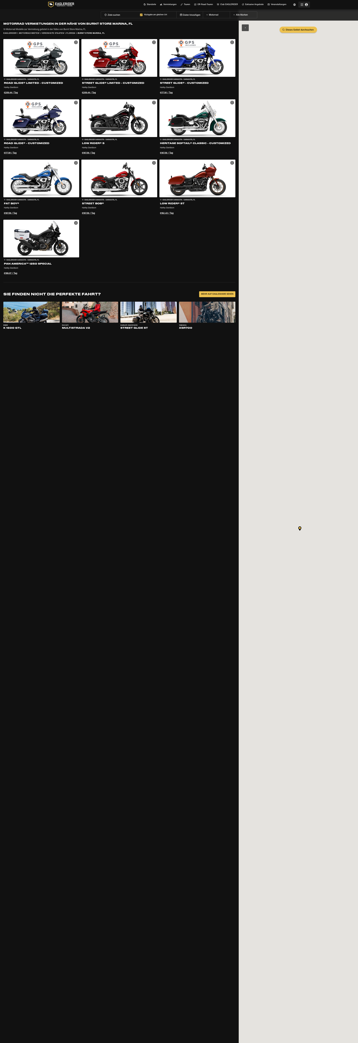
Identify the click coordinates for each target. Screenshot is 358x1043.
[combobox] (120, 15)
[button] (41, 67)
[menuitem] (150, 5)
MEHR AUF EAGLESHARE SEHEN (217, 294)
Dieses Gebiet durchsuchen (300, 30)
